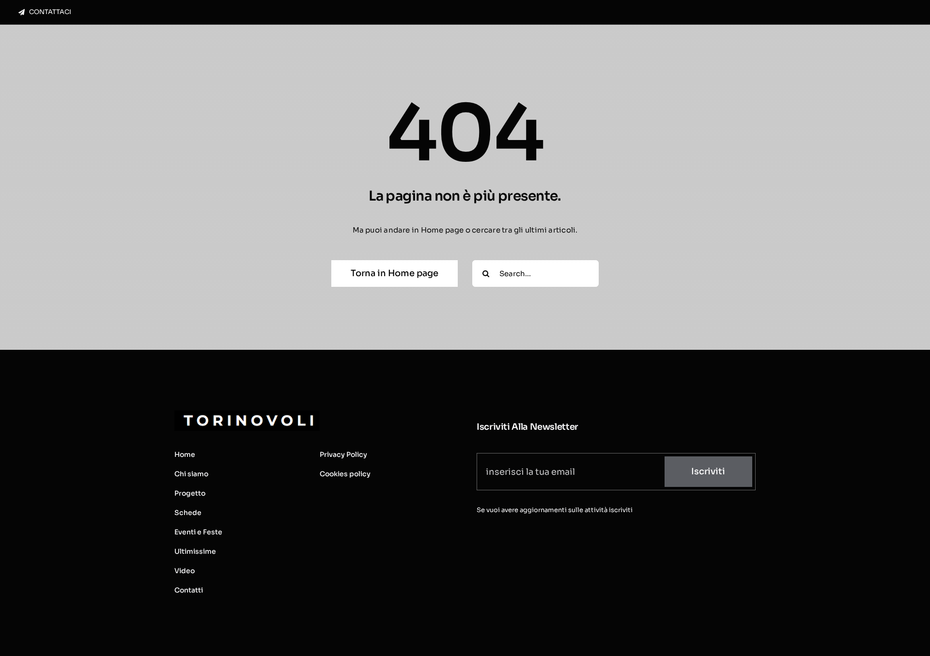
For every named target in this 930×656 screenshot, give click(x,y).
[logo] (247, 414)
